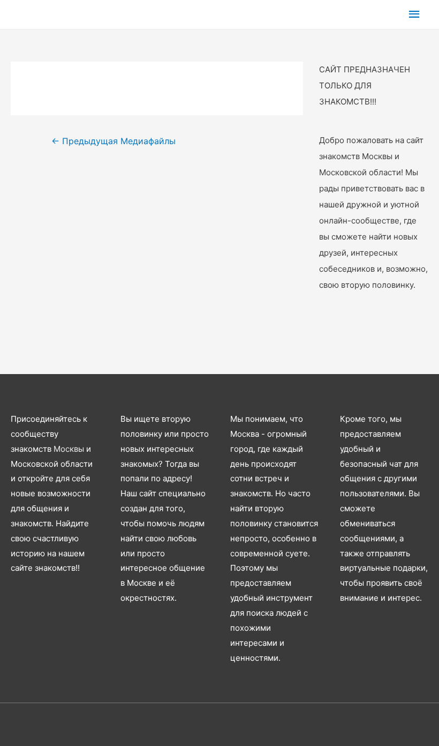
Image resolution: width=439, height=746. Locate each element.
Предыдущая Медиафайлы (113, 141)
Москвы (69, 449)
